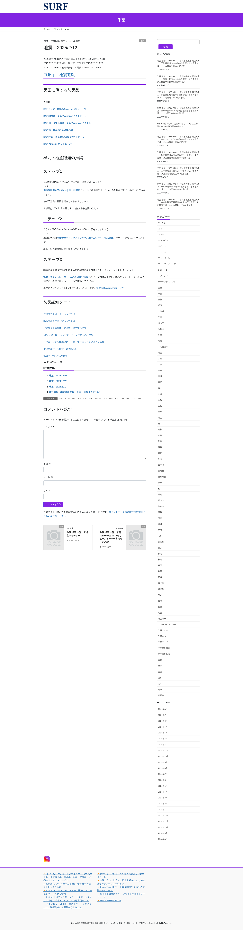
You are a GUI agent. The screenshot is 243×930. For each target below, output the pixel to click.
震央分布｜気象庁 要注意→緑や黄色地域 (64, 328)
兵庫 (160, 305)
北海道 (161, 311)
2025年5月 (163, 786)
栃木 (105, 398)
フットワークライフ (167, 264)
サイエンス (163, 246)
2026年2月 (163, 744)
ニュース (162, 252)
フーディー (165, 276)
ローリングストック (167, 282)
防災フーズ (163, 642)
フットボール (164, 258)
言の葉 (161, 583)
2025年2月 (163, 804)
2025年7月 (163, 774)
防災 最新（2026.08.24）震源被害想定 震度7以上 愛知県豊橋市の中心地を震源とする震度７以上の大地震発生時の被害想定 (178, 63)
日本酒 (161, 465)
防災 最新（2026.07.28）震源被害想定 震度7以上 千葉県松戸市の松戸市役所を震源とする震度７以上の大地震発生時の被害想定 (178, 187)
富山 (160, 388)
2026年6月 (163, 721)
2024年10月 (163, 827)
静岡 (160, 666)
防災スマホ (163, 630)
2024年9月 (163, 833)
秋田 (116, 398)
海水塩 (161, 506)
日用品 (161, 471)
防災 (133, 398)
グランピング (164, 240)
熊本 (160, 518)
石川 (160, 536)
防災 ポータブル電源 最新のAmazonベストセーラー (70, 123)
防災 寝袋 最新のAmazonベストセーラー (65, 137)
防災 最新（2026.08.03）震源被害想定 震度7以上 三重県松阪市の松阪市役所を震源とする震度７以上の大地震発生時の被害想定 (178, 171)
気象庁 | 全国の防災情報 (55, 356)
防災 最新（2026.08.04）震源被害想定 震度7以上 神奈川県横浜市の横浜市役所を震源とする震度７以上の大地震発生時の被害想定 (178, 155)
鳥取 (160, 689)
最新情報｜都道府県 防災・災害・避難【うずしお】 (75, 392)
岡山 (160, 418)
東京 (160, 483)
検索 (165, 46)
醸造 (160, 595)
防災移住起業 (164, 648)
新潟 (160, 459)
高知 (160, 683)
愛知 (160, 453)
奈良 (160, 370)
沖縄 (160, 494)
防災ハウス (163, 636)
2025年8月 (163, 768)
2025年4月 (163, 792)
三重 (160, 288)
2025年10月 (163, 756)
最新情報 (98, 398)
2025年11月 (163, 750)
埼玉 (74, 398)
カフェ (161, 234)
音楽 (160, 672)
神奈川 (161, 542)
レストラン (163, 270)
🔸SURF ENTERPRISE (109, 900)
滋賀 (160, 512)
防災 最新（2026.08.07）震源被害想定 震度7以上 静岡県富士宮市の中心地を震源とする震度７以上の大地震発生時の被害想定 (178, 139)
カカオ (161, 228)
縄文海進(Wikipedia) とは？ (110, 288)
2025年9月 (163, 762)
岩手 (90, 398)
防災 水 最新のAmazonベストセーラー (63, 130)
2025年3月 (163, 798)
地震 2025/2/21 (57, 387)
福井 (160, 548)
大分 (160, 358)
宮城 (79, 398)
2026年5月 (163, 727)
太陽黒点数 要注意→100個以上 (59, 349)
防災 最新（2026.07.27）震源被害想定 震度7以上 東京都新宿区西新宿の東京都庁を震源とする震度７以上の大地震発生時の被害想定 (178, 202)
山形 (85, 398)
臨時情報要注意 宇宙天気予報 (59, 321)
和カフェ (162, 323)
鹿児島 (161, 695)
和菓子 (161, 335)
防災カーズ (163, 618)
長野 (160, 607)
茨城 (128, 398)
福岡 (160, 553)
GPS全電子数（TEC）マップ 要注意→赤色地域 (68, 335)
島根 (160, 429)
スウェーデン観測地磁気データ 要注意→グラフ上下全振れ (73, 342)
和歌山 (67, 398)
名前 (47, 463)
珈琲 (160, 524)
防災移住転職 (164, 654)
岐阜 (160, 412)
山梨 (160, 406)
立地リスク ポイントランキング (59, 314)
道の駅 (161, 589)
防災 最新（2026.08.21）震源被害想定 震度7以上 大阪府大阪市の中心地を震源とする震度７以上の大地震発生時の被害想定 (178, 79)
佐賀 (160, 299)
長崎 (160, 601)
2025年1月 (163, 809)
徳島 (160, 441)
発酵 (160, 530)
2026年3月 (163, 739)
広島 (160, 435)
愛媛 (160, 447)
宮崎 (160, 382)
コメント (49, 426)
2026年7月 (163, 715)
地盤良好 (164, 347)
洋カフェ (162, 500)
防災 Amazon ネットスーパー (58, 144)
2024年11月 (163, 821)
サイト (46, 490)
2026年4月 (163, 733)
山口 (160, 394)
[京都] (54, 531)
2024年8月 (163, 839)
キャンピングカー (168, 624)
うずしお (162, 222)
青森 (139, 398)
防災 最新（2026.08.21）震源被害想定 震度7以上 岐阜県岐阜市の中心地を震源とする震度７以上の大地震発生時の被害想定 (178, 110)
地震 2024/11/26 (58, 375)
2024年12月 (163, 815)
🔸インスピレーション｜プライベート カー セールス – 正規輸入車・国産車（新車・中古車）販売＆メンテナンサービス (67, 877)
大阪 (160, 364)
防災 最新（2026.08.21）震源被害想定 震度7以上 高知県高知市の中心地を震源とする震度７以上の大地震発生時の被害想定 (178, 95)
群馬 (122, 398)
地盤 (160, 341)
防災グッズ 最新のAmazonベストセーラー (65, 109)
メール (48, 477)
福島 (111, 398)
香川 (160, 678)
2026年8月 (163, 709)
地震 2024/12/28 (58, 381)
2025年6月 (163, 780)
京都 (160, 293)
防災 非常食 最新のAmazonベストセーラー (66, 116)
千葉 (142, 41)
